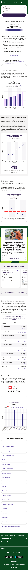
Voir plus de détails (14, 55)
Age (14, 108)
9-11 (16, 161)
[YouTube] (11, 553)
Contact (12, 564)
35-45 (14, 107)
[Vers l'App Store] (9, 557)
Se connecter (17, 2)
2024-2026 (22, 218)
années (14, 162)
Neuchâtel (20, 428)
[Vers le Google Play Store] (19, 557)
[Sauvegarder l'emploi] (17, 270)
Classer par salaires (19, 407)
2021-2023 (17, 218)
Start (2, 535)
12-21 (20, 161)
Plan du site (6, 564)
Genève (13, 428)
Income (2, 417)
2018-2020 (12, 218)
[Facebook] (8, 553)
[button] (14, 327)
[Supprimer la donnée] (24, 7)
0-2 (5, 161)
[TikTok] (16, 553)
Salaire (2, 96)
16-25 (6, 107)
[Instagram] (13, 553)
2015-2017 (6, 218)
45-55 (19, 107)
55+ (23, 107)
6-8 (12, 161)
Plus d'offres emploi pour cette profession (14, 292)
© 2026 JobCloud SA (20, 564)
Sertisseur (12, 535)
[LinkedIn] (19, 553)
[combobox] (14, 7)
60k (2, 217)
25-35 (10, 107)
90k (2, 199)
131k (2, 87)
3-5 (9, 161)
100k (2, 142)
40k (2, 160)
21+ (23, 161)
